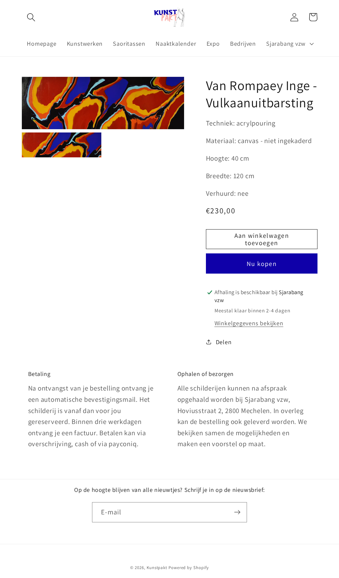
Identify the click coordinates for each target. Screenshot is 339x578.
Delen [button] (224, 342)
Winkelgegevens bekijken (249, 323)
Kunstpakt (157, 567)
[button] (31, 17)
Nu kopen (262, 263)
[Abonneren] (237, 512)
